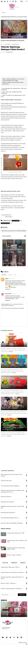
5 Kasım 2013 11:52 (12, 278)
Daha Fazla (11, 351)
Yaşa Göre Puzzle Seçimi (10, 408)
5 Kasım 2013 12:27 (15, 293)
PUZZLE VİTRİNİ (7, 44)
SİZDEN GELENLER (15, 44)
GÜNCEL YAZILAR (5, 528)
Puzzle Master (8, 293)
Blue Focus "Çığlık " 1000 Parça (14, 555)
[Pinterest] (13, 1)
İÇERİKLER (4, 600)
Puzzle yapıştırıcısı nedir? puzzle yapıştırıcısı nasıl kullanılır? (12, 365)
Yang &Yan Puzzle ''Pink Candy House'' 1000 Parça (17, 541)
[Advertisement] (13, 65)
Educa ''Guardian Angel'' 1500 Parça (12, 263)
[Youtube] (2, 1)
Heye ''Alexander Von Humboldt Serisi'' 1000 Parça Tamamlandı (13, 89)
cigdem (6, 278)
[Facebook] (4, 1)
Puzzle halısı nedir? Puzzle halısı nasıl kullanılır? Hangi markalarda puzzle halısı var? (12, 427)
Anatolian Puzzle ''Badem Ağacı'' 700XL (15, 533)
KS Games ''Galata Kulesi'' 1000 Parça (13, 250)
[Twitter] (7, 1)
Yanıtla (7, 289)
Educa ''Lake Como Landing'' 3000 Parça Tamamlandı (11, 92)
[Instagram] (10, 1)
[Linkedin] (15, 1)
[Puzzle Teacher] (14, 9)
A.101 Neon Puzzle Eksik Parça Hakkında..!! (12, 386)
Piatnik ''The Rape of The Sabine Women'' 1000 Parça (13, 96)
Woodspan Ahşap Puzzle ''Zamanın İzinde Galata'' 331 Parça (16, 548)
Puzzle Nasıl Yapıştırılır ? (10, 345)
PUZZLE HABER (5, 609)
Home (2, 44)
